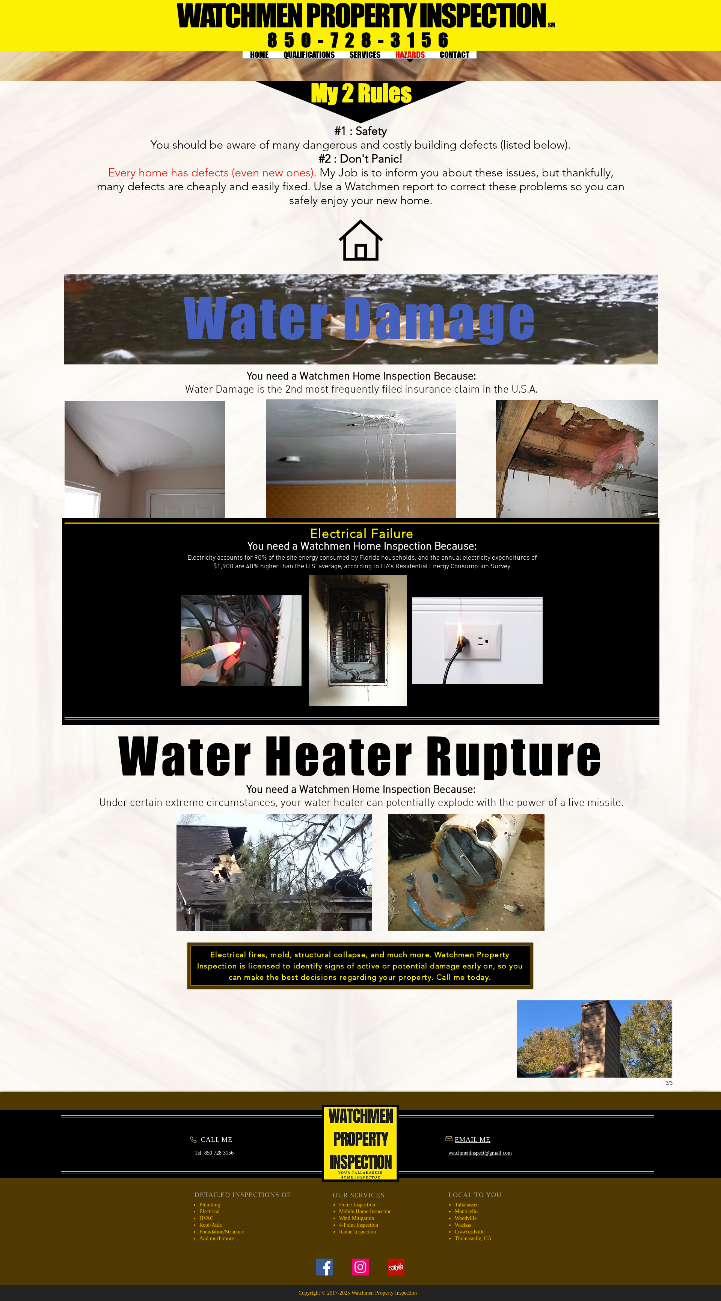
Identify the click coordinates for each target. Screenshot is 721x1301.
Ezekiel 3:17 (182, 1253)
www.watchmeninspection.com (191, 1220)
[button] (126, 1039)
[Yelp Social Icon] (396, 1267)
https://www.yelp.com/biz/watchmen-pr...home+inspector (315, 1220)
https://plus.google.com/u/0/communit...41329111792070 (205, 1268)
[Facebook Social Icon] (324, 1267)
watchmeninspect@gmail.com (191, 1259)
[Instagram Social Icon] (360, 1267)
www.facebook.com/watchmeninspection (196, 1262)
